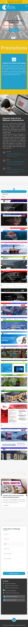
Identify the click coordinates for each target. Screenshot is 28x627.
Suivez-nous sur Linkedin (11, 600)
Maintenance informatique (14, 63)
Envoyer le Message (14, 573)
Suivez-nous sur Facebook (11, 596)
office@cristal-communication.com (14, 2)
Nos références (14, 30)
